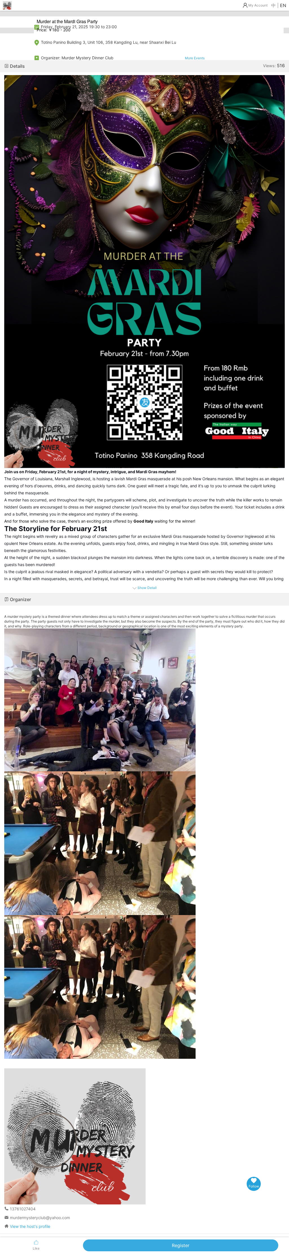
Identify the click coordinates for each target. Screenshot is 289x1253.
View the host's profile (30, 1226)
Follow (254, 1186)
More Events (195, 58)
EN (283, 5)
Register (180, 1245)
